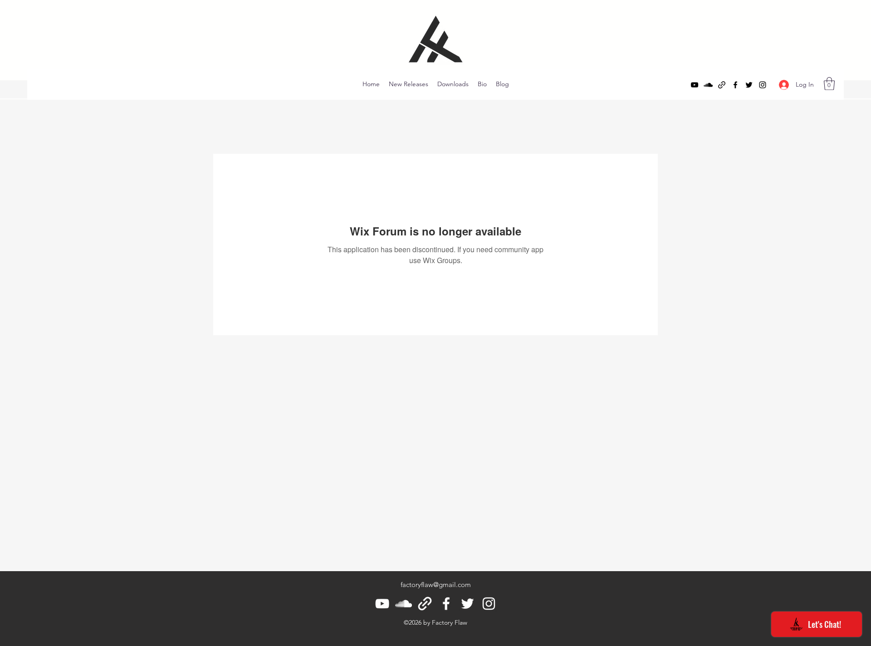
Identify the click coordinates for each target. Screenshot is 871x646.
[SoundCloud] (708, 84)
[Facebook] (735, 84)
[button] (829, 83)
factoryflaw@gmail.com (436, 584)
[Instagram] (762, 84)
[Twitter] (749, 84)
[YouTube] (694, 84)
